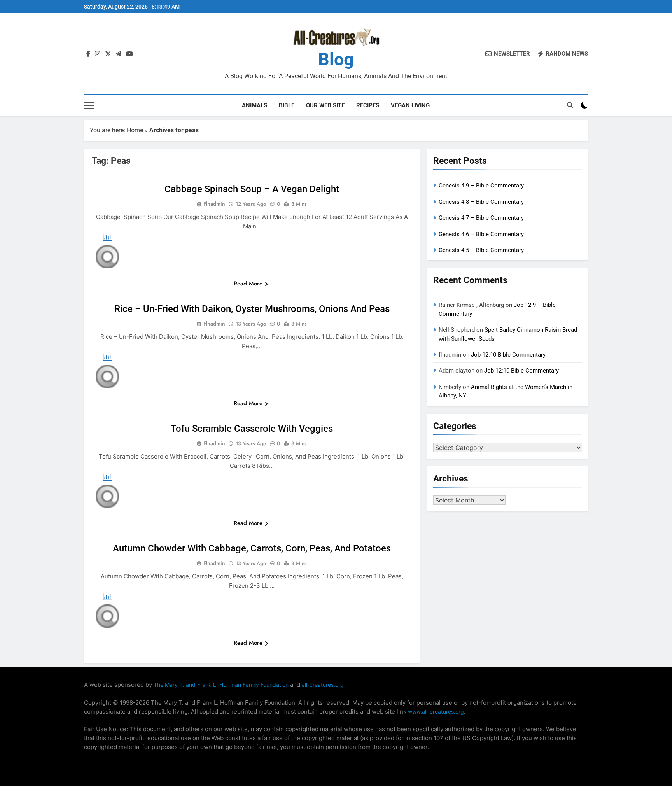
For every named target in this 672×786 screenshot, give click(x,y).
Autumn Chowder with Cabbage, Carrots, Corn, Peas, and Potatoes (252, 548)
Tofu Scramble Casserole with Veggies (252, 428)
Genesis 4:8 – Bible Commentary (481, 201)
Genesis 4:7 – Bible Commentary (481, 217)
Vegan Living (410, 105)
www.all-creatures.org (436, 711)
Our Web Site (325, 105)
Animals (254, 105)
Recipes (367, 105)
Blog (336, 59)
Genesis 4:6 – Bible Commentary (481, 234)
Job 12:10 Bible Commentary (508, 354)
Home (135, 130)
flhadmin (214, 204)
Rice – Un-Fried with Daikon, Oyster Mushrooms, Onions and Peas (252, 308)
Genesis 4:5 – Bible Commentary (481, 250)
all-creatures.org (323, 684)
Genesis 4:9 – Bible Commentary (481, 185)
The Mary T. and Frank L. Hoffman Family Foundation (221, 684)
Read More (248, 283)
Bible (286, 105)
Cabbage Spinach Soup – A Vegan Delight (251, 189)
